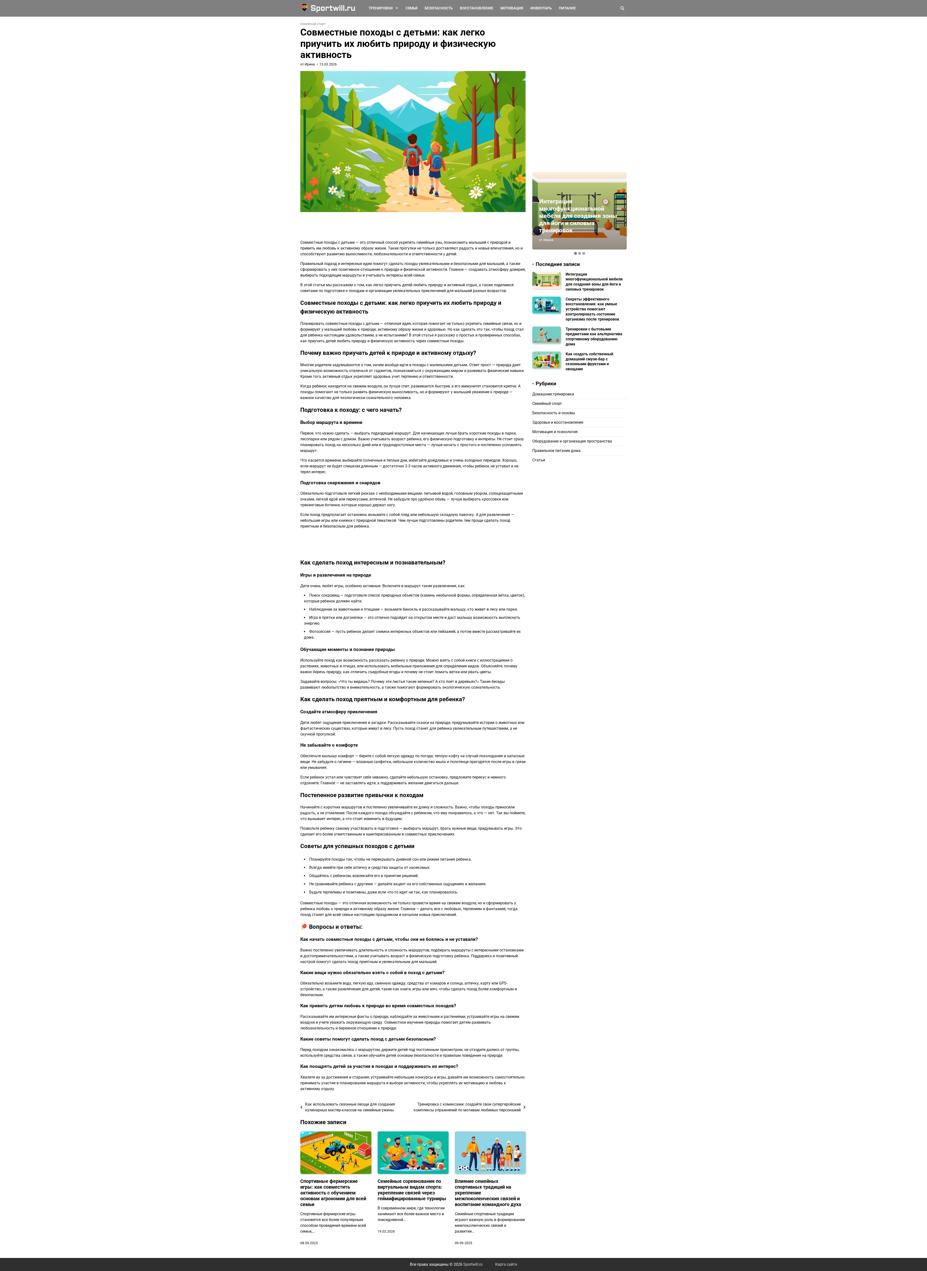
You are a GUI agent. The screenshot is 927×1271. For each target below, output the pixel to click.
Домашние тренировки (553, 394)
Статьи (538, 459)
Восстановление (476, 8)
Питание (567, 8)
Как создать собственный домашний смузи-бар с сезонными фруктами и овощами (589, 361)
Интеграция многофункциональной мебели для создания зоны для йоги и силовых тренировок (578, 216)
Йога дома (378, 19)
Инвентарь (541, 8)
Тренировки (381, 8)
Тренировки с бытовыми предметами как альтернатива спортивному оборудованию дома (594, 336)
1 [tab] (575, 253)
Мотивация (511, 8)
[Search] (622, 8)
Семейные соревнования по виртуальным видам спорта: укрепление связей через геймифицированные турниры (412, 1189)
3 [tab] (583, 253)
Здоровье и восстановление (557, 422)
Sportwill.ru (333, 8)
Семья (411, 8)
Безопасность (439, 8)
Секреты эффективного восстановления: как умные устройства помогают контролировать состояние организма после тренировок (592, 309)
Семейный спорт (312, 24)
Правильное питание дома (556, 450)
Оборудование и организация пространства (572, 441)
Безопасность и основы (553, 412)
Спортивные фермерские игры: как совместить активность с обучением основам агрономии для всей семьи (333, 1192)
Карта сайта (506, 1264)
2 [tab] (579, 253)
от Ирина (307, 64)
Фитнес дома (380, 29)
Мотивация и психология (555, 431)
